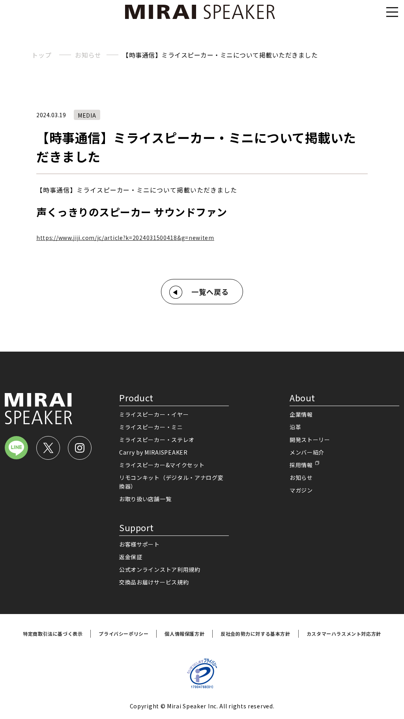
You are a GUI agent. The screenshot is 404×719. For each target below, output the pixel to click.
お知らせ (88, 55)
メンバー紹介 (307, 452)
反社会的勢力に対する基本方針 (255, 633)
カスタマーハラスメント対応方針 (344, 633)
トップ (41, 55)
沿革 (295, 427)
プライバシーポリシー (123, 633)
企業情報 (301, 414)
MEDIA (87, 115)
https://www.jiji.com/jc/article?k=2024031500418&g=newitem (125, 238)
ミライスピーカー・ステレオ (157, 440)
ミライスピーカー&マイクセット (162, 465)
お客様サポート (139, 544)
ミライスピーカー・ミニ (151, 427)
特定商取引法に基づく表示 (52, 633)
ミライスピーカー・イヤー (154, 414)
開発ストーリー (310, 440)
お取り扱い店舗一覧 (145, 499)
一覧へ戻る (210, 291)
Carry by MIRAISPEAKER (153, 452)
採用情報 (301, 465)
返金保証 (130, 557)
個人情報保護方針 (184, 633)
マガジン (301, 490)
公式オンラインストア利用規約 (159, 569)
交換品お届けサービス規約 (154, 582)
